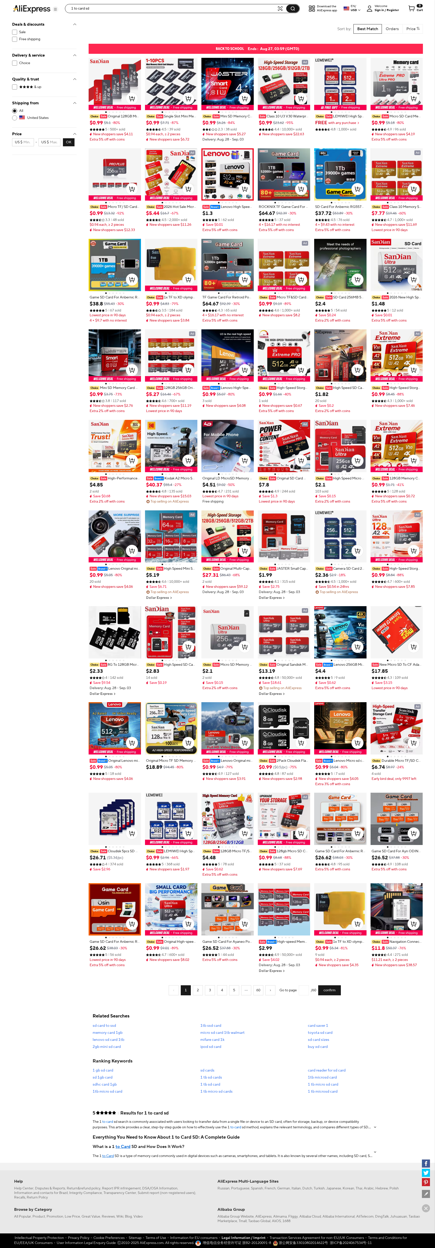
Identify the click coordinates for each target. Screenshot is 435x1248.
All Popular (22, 1216)
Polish (394, 1188)
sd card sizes (318, 1039)
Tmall (243, 1221)
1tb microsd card (322, 1077)
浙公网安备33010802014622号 (303, 1243)
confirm (329, 990)
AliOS (276, 1221)
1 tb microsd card (323, 1091)
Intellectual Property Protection (39, 1238)
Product (38, 1216)
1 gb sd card (103, 1070)
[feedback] (426, 1194)
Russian (224, 1188)
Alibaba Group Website (236, 1216)
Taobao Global (259, 1221)
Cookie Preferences (109, 1238)
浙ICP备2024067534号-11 (351, 1243)
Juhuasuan (398, 1216)
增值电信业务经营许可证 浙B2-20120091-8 (237, 1243)
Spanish (257, 1188)
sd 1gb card (103, 1077)
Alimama (280, 1216)
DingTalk (382, 1216)
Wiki (119, 1216)
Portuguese (240, 1188)
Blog (128, 1216)
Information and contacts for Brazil (41, 1193)
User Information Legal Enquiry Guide (86, 1243)
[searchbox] (173, 8)
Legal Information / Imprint (244, 1238)
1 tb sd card (210, 1084)
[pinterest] (426, 1182)
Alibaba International (338, 1216)
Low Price (72, 1216)
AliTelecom (365, 1216)
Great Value (91, 1216)
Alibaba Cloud (310, 1216)
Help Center (23, 1188)
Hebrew (381, 1188)
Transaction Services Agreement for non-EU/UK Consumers (317, 1238)
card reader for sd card (327, 1070)
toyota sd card (320, 1032)
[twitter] (426, 1173)
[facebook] (426, 1164)
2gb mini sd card (107, 1046)
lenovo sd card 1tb (108, 1039)
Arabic (369, 1188)
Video (138, 1216)
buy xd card (318, 1046)
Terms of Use (156, 1238)
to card (107, 1122)
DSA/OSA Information (159, 1188)
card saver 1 (318, 1025)
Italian (296, 1188)
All (21, 111)
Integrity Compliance (85, 1193)
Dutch (307, 1188)
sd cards (207, 1070)
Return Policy (37, 1197)
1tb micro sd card (107, 1091)
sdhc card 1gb (105, 1084)
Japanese (333, 1188)
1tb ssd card (210, 1025)
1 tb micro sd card (323, 1084)
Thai (359, 1188)
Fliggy (293, 1216)
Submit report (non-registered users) (166, 1193)
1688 (286, 1221)
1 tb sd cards (211, 1077)
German (283, 1188)
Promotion (55, 1216)
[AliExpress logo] (31, 9)
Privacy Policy (78, 1238)
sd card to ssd (104, 1025)
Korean (348, 1188)
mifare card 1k (212, 1039)
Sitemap (135, 1238)
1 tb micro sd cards (216, 1091)
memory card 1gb (108, 1032)
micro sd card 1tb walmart (222, 1032)
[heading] (115, 116)
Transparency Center (119, 1193)
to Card (123, 1146)
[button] (55, 9)
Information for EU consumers (194, 1238)
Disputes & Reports (50, 1188)
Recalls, (20, 1197)
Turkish (319, 1188)
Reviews (108, 1216)
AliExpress (263, 1216)
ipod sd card (210, 1046)
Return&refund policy (83, 1188)
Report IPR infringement (121, 1188)
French (270, 1188)
